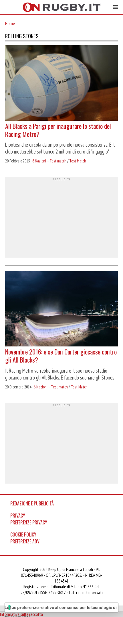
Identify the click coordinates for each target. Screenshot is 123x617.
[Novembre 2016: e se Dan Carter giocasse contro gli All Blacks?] (61, 309)
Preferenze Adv (24, 541)
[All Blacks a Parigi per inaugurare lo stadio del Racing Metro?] (61, 83)
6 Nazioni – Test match (49, 161)
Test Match (77, 161)
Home (10, 23)
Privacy (17, 515)
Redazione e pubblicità (32, 503)
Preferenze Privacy (28, 522)
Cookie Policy (23, 534)
